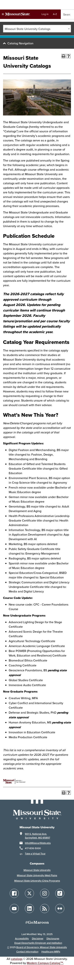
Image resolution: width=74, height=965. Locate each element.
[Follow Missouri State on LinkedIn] (29, 908)
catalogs (16, 959)
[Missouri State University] (16, 14)
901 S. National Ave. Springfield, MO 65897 (37, 835)
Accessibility (22, 938)
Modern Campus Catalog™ (45, 963)
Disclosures (52, 938)
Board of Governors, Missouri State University (41, 947)
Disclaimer (37, 938)
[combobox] (37, 28)
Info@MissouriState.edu (38, 843)
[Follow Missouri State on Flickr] (59, 908)
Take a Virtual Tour (35, 853)
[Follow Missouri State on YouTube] (14, 908)
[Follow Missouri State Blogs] (44, 908)
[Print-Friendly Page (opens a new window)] (63, 56)
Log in (45, 14)
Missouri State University (37, 870)
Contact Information (27, 951)
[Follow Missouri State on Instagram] (44, 893)
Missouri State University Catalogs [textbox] (27, 29)
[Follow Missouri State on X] (29, 893)
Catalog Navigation (20, 43)
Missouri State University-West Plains (37, 875)
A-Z (55, 14)
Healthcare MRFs (50, 951)
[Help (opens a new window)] (68, 56)
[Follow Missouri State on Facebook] (14, 893)
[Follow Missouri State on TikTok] (59, 893)
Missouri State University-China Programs (37, 881)
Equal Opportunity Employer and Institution (38, 943)
